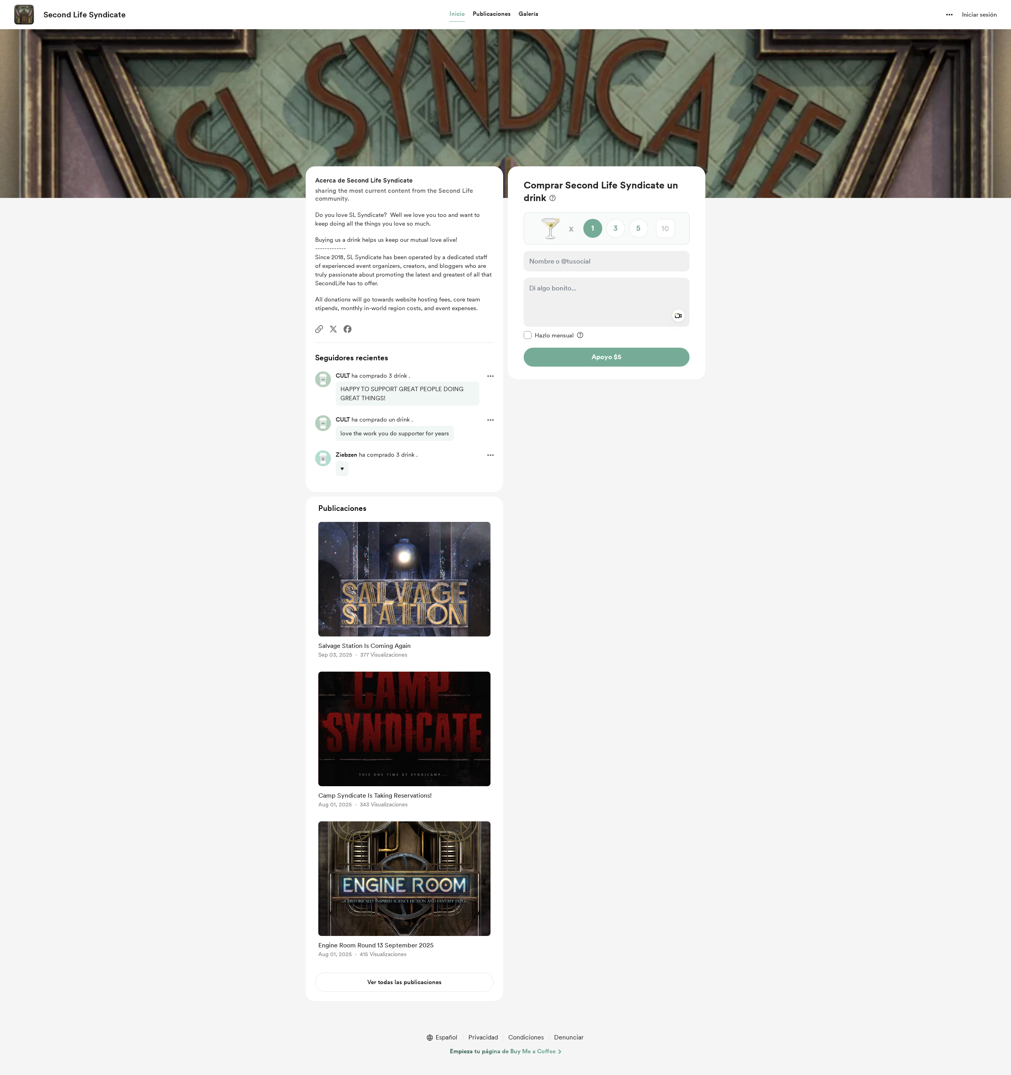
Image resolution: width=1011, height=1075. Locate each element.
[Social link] (319, 329)
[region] (606, 272)
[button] (457, 14)
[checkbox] (549, 335)
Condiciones (526, 1037)
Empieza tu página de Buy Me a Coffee (503, 1051)
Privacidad (483, 1037)
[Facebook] (347, 329)
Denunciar (569, 1037)
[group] (404, 591)
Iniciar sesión (979, 14)
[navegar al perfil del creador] (24, 14)
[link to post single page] (404, 591)
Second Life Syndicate (84, 14)
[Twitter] (333, 329)
